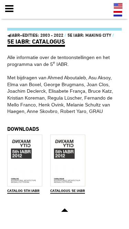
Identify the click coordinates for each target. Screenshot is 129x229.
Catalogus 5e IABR (67, 190)
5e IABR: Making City (89, 35)
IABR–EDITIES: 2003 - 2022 (35, 35)
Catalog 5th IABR (23, 190)
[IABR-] (45, 9)
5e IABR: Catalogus (36, 41)
